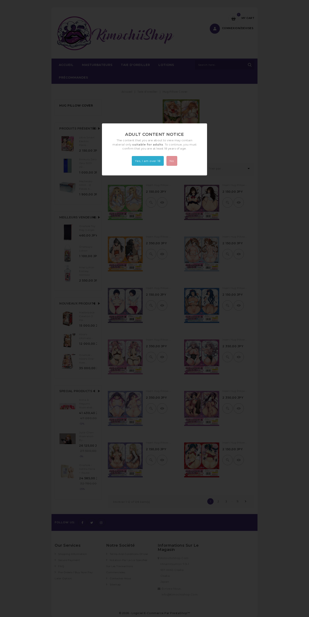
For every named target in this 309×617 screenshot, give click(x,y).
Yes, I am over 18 (148, 161)
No (172, 161)
